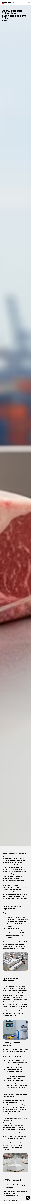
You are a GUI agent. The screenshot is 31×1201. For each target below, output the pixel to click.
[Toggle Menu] (29, 2)
